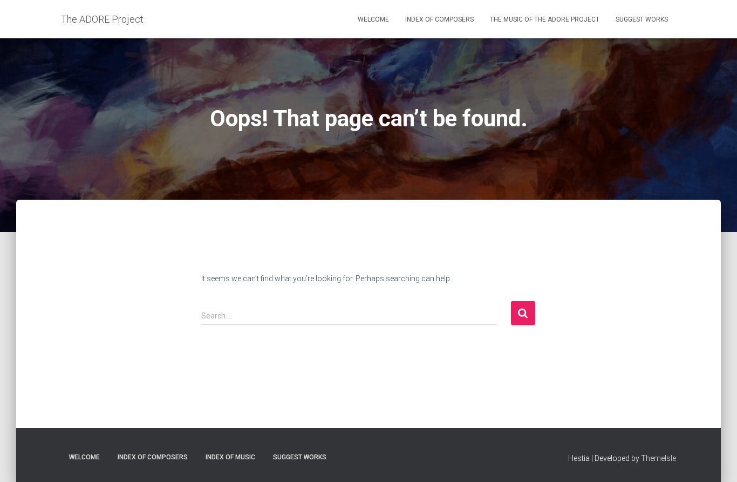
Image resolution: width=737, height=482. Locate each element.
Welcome (373, 19)
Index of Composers (439, 19)
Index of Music (230, 457)
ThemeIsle (658, 458)
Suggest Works (642, 19)
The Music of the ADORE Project (544, 19)
